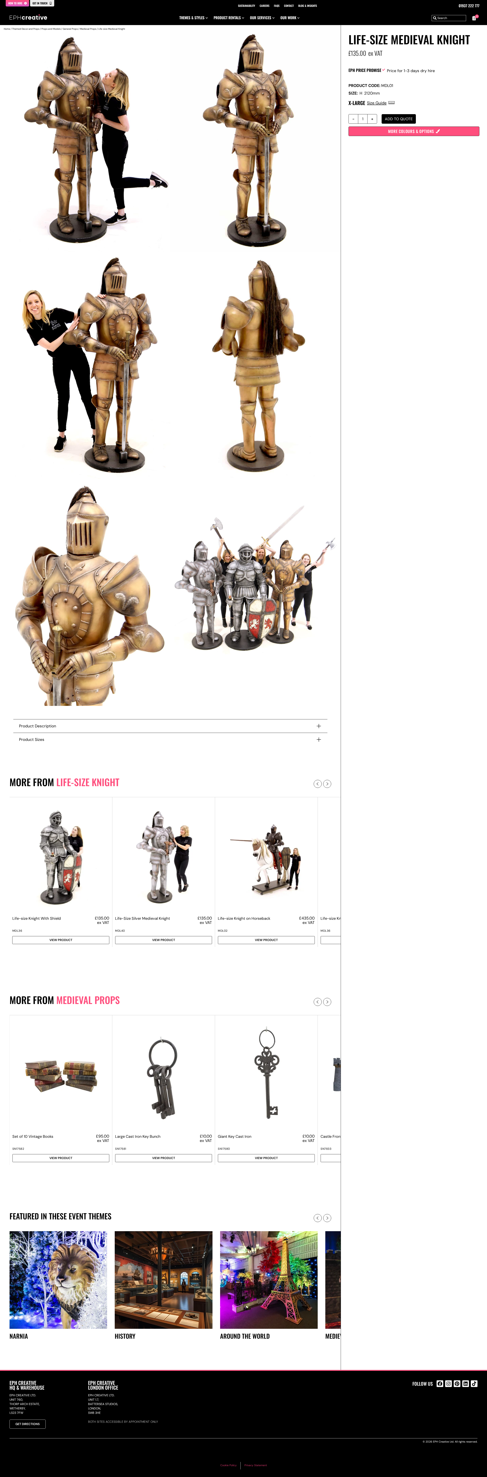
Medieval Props (88, 28)
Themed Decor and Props (25, 28)
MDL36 (17, 931)
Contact (289, 6)
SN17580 (224, 1149)
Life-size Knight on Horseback (244, 918)
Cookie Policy (228, 1465)
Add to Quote (399, 118)
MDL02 (223, 931)
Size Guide (377, 102)
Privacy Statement (255, 1465)
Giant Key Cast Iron (234, 1136)
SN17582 (18, 1149)
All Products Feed (440, 1400)
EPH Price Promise (365, 70)
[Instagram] (448, 1383)
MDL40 (120, 931)
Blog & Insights (307, 6)
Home (7, 28)
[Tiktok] (474, 1383)
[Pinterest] (457, 1383)
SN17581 (120, 1149)
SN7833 (326, 1149)
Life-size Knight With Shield (36, 918)
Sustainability (246, 6)
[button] (318, 784)
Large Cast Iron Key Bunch (138, 1136)
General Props (70, 28)
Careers (264, 6)
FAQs (276, 6)
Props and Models (51, 28)
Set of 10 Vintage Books (32, 1136)
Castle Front (331, 1136)
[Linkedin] (465, 1383)
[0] (474, 18)
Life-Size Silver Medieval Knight (142, 918)
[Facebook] (440, 1383)
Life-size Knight (87, 782)
